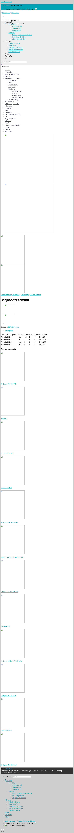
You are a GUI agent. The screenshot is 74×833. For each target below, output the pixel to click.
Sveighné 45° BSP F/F (8, 696)
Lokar (10, 83)
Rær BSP (4, 419)
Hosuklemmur (9, 102)
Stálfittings (11, 89)
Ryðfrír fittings (13, 85)
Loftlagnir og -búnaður (12, 104)
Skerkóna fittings (17, 97)
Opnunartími (17, 26)
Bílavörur (7, 70)
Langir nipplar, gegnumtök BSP (12, 557)
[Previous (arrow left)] (1, 831)
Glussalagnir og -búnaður (13, 78)
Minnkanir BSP (6, 488)
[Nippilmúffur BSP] (9, 323)
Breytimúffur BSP (7, 453)
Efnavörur (8, 76)
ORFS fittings (16, 95)
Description (9, 331)
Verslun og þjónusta (15, 47)
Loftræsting (8, 106)
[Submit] (1, 64)
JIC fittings (15, 93)
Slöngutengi (12, 87)
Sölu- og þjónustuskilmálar (22, 35)
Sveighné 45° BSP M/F (9, 765)
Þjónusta (8, 41)
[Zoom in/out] (3, 829)
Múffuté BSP (5, 626)
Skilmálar (11, 33)
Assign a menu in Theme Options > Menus (20, 821)
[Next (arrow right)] (3, 831)
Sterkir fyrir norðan (15, 50)
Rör (6, 116)
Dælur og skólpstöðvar (12, 74)
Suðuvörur (8, 121)
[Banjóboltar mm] (9, 313)
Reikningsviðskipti (19, 37)
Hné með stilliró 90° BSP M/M (11, 661)
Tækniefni (8, 56)
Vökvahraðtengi (13, 100)
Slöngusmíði (12, 45)
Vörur (7, 54)
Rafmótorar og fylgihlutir (12, 114)
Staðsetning (16, 28)
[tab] (39, 331)
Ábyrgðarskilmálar (19, 39)
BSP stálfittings (17, 91)
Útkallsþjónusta (14, 43)
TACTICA (8, 768)
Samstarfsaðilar (14, 52)
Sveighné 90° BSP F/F (8, 384)
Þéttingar (8, 129)
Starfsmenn (16, 31)
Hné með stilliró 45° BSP (9, 592)
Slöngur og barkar (10, 119)
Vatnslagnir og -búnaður (12, 125)
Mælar (7, 110)
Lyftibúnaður (9, 108)
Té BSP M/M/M (6, 730)
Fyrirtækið (8, 22)
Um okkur (12, 24)
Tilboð (7, 123)
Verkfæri (7, 127)
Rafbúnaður (8, 112)
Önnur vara (8, 131)
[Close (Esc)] (1, 829)
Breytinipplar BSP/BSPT (9, 522)
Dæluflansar (12, 80)
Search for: (5, 62)
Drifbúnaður (8, 72)
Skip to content (6, 2)
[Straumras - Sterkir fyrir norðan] (10, 13)
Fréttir (7, 58)
